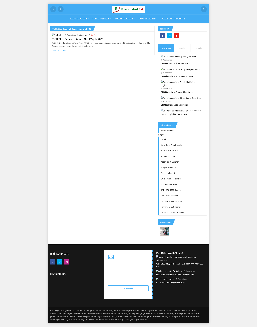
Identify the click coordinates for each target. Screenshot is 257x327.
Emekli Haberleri (100, 18)
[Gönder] (204, 9)
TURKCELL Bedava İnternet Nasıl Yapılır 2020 (77, 39)
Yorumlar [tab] (199, 48)
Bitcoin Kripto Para (169, 184)
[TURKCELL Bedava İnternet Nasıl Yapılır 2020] (56, 35)
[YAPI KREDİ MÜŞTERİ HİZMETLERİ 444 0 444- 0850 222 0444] (176, 257)
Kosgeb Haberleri (124, 18)
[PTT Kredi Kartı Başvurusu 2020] (165, 279)
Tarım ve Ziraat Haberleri (171, 201)
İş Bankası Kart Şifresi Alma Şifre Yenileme (175, 274)
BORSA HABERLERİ (169, 150)
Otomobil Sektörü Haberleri (172, 212)
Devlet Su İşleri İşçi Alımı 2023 (174, 114)
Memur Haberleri (147, 18)
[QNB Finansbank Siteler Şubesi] (181, 98)
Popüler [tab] (182, 48)
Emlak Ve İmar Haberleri (171, 178)
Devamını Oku (59, 50)
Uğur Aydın (83, 35)
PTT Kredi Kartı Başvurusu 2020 (170, 282)
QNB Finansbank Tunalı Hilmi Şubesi (177, 92)
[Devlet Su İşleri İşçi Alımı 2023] (174, 110)
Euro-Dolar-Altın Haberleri (172, 145)
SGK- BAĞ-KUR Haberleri (171, 190)
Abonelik (128, 288)
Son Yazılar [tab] (166, 48)
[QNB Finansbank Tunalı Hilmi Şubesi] (181, 83)
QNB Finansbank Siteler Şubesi (174, 105)
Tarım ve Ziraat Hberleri (171, 207)
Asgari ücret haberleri (173, 18)
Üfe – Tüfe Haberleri (169, 195)
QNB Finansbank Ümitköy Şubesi (175, 63)
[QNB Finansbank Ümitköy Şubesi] (178, 56)
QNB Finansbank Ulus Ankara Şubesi (177, 76)
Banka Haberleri (78, 18)
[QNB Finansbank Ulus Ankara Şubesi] (180, 69)
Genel (163, 139)
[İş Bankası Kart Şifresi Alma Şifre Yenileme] (169, 271)
